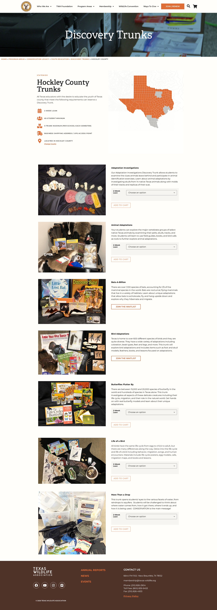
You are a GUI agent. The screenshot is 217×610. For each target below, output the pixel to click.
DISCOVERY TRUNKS (80, 59)
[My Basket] (194, 6)
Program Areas (85, 6)
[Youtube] (45, 585)
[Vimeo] (62, 585)
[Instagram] (53, 585)
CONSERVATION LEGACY (38, 59)
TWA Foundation (64, 6)
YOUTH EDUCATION (60, 59)
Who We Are (43, 6)
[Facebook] (36, 585)
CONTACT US (132, 569)
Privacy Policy (131, 596)
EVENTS (86, 581)
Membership (105, 6)
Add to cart (121, 205)
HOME (4, 59)
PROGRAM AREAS (17, 59)
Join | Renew (173, 6)
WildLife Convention (128, 6)
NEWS (85, 575)
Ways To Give (149, 6)
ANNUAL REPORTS (93, 570)
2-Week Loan (116, 192)
